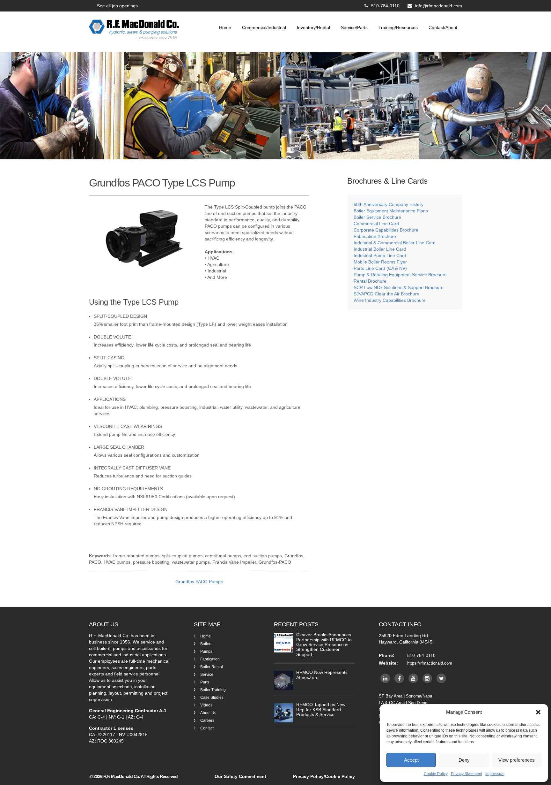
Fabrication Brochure (375, 236)
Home (225, 27)
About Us (208, 713)
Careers (207, 720)
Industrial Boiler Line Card (380, 249)
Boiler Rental (211, 667)
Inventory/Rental (313, 27)
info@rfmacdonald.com (438, 5)
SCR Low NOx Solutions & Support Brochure (399, 287)
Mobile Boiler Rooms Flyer (380, 261)
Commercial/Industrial (264, 27)
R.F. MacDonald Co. (122, 776)
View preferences (516, 760)
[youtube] (413, 678)
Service (206, 674)
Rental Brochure (370, 281)
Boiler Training (213, 690)
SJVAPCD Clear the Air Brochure (386, 293)
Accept (411, 760)
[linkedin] (385, 678)
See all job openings (117, 5)
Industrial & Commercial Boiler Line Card (395, 242)
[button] (538, 712)
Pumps (206, 651)
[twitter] (441, 678)
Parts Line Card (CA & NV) (380, 268)
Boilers (206, 644)
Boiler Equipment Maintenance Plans (391, 210)
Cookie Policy (436, 774)
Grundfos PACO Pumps (199, 581)
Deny (464, 760)
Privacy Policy (308, 776)
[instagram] (427, 678)
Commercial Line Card (377, 223)
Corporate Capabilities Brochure (386, 229)
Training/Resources (398, 27)
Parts (204, 682)
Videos (206, 705)
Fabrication (210, 659)
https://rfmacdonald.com (429, 663)
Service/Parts (354, 27)
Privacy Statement (466, 774)
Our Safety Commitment (240, 776)
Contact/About (443, 27)
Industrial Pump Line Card (380, 255)
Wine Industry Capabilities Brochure (390, 300)
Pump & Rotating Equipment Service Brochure (400, 274)
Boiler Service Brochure (377, 217)
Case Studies (212, 697)
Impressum (494, 774)
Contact (207, 728)
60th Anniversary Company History (388, 204)
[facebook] (399, 678)
